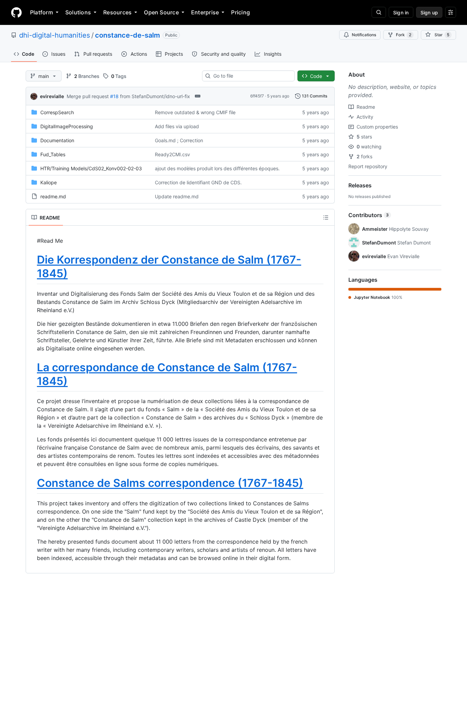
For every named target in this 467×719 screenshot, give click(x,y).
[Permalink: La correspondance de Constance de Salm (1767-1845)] (32, 374)
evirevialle (52, 96)
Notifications (364, 34)
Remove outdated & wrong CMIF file (195, 112)
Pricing (240, 12)
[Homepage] (16, 12)
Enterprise (205, 12)
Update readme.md (177, 196)
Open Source (161, 12)
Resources (117, 12)
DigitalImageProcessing (66, 126)
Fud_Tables (52, 154)
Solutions (78, 12)
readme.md (53, 196)
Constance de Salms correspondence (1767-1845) (170, 483)
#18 (114, 96)
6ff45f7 (257, 95)
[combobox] (251, 76)
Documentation (57, 140)
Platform (41, 12)
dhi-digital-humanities (54, 35)
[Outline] (326, 217)
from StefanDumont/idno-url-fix (155, 96)
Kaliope (48, 182)
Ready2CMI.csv (172, 154)
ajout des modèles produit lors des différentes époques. (217, 168)
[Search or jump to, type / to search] (379, 12)
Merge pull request (88, 96)
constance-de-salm (127, 35)
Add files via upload (177, 126)
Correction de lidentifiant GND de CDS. (198, 182)
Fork (403, 34)
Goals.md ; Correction (179, 140)
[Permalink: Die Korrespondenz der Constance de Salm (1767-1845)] (32, 266)
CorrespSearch (57, 112)
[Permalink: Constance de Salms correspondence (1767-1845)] (32, 483)
